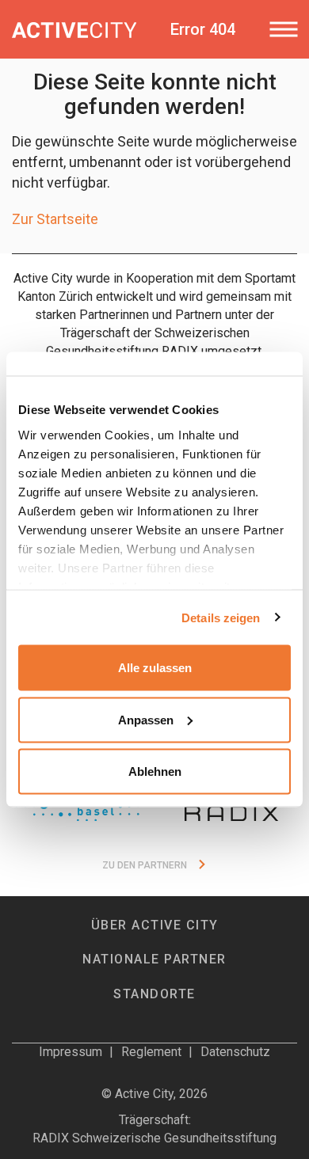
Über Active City (155, 925)
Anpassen (146, 719)
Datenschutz (235, 1051)
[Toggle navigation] (283, 29)
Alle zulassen (155, 667)
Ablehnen (154, 771)
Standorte (154, 993)
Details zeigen (220, 617)
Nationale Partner (154, 959)
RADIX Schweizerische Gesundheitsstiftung (154, 1138)
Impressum (70, 1051)
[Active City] (74, 29)
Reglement (151, 1051)
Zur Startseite (55, 219)
